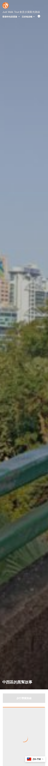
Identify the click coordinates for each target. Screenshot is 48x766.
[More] (38, 16)
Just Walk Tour (10, 12)
